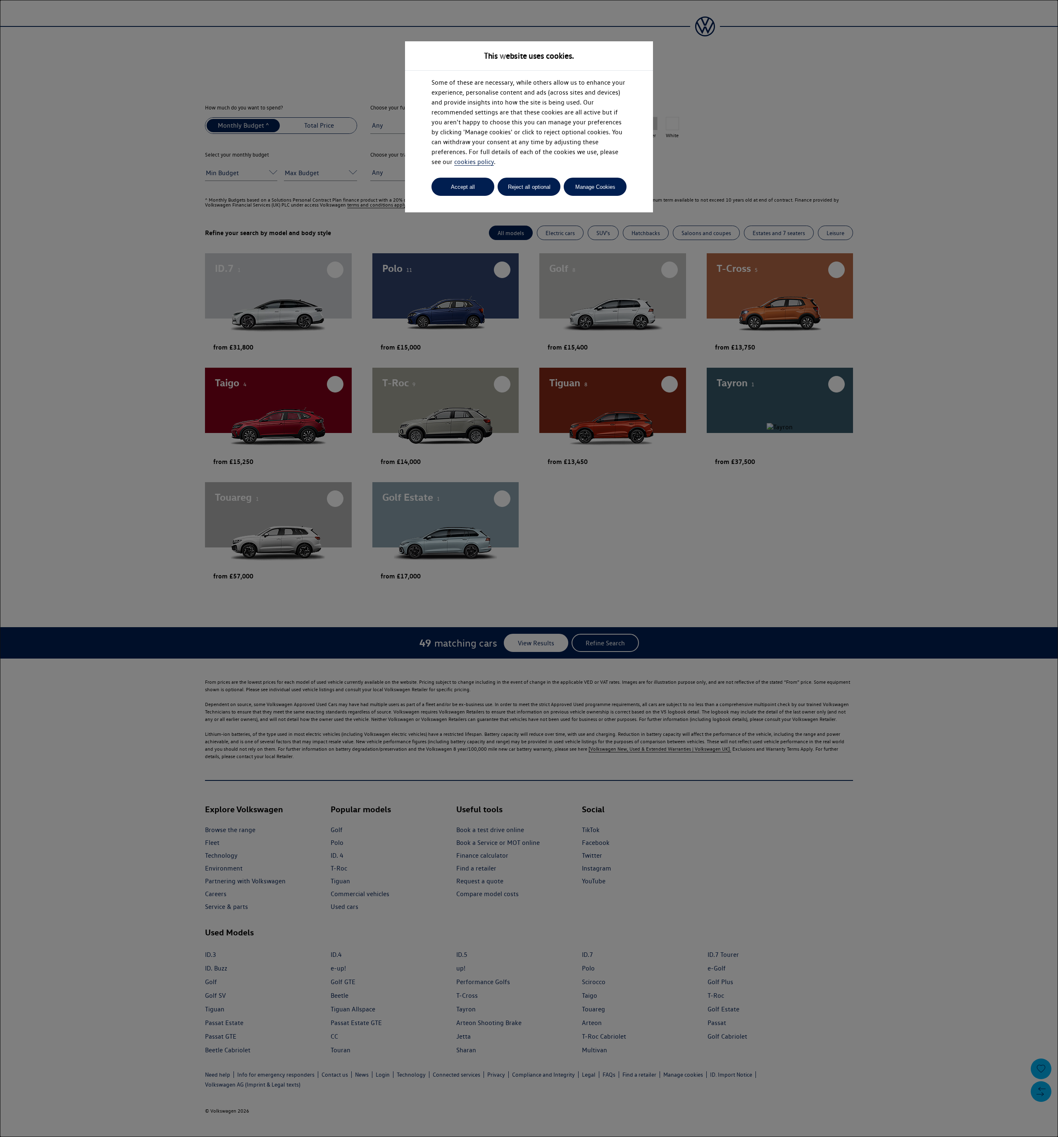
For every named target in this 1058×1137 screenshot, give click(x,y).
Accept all (463, 187)
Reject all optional (529, 187)
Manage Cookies (595, 187)
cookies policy (474, 162)
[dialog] (529, 568)
